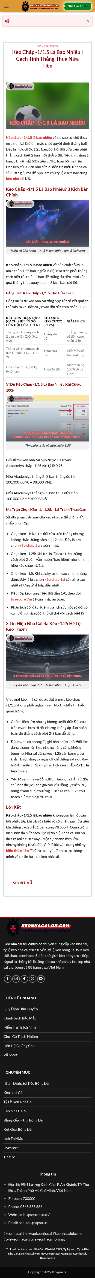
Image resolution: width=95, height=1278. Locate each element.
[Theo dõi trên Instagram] (16, 979)
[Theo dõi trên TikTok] (24, 979)
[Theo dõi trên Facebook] (8, 979)
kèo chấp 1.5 (55, 579)
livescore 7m (21, 599)
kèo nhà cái (15, 178)
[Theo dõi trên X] (32, 979)
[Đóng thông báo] (87, 20)
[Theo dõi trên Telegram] (41, 979)
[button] (6, 6)
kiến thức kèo (17, 850)
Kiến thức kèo (47, 46)
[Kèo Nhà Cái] (40, 6)
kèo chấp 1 (28, 545)
